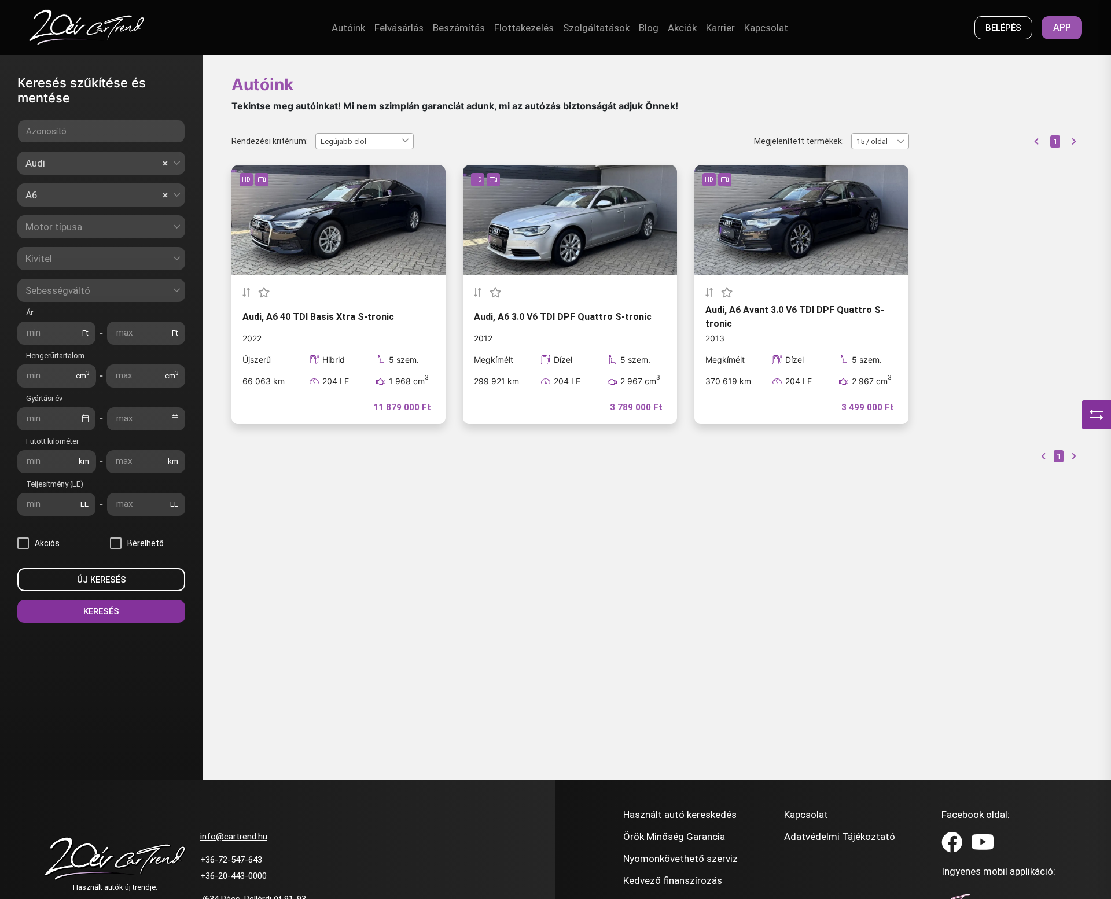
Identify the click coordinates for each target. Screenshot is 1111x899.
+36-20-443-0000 (233, 876)
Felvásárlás (399, 28)
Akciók (682, 28)
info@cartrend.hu (233, 836)
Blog (648, 28)
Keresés (101, 611)
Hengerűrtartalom (55, 355)
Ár (29, 312)
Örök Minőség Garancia (674, 836)
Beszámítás (459, 28)
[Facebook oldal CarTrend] (951, 843)
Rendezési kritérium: (269, 141)
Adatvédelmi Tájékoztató (839, 836)
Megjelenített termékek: (799, 141)
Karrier (720, 28)
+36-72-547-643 (231, 859)
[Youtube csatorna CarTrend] (983, 843)
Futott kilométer (52, 441)
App (1062, 27)
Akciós (47, 543)
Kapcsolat (766, 28)
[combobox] (101, 163)
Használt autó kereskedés (680, 814)
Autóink (348, 28)
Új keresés (101, 579)
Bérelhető (145, 543)
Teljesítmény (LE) (54, 484)
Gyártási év (44, 398)
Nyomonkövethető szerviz (680, 858)
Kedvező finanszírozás (672, 880)
